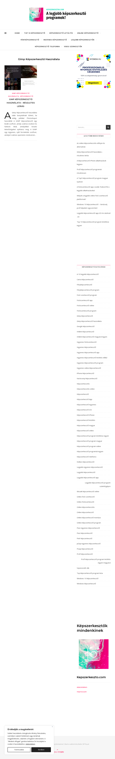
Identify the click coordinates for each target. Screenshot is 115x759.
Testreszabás (19, 750)
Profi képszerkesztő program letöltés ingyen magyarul (96, 561)
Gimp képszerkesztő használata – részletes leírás (21, 102)
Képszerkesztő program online (89, 446)
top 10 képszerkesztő (34, 33)
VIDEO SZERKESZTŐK (73, 46)
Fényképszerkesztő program (88, 290)
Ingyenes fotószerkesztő (86, 342)
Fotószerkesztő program (86, 311)
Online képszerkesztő (87, 33)
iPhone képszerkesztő (85, 373)
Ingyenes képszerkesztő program (90, 363)
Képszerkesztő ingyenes (86, 404)
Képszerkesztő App (84, 399)
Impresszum (82, 692)
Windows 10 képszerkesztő (87, 578)
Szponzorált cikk (83, 568)
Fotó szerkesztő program (87, 295)
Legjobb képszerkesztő (86, 472)
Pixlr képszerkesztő (84, 538)
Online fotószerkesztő (85, 502)
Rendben (41, 750)
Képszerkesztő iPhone (85, 415)
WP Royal (86, 744)
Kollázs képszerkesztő (85, 462)
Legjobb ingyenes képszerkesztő (90, 467)
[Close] (52, 726)
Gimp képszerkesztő (85, 316)
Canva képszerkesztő (85, 279)
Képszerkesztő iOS (84, 410)
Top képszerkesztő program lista (90, 573)
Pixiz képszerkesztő (84, 533)
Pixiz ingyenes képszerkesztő (88, 528)
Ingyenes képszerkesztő (55, 40)
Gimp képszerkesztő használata (89, 321)
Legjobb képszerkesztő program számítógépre (98, 484)
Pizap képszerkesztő (85, 549)
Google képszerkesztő (85, 326)
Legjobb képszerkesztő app (88, 477)
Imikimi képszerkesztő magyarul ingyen (92, 337)
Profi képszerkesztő (85, 554)
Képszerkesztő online (85, 430)
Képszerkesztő (26, 96)
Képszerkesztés (83, 384)
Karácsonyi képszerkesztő (87, 378)
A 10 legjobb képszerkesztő (88, 274)
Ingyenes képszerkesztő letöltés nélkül (92, 357)
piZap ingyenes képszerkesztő (89, 543)
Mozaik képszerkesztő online (88, 491)
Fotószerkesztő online (85, 305)
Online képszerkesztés (86, 507)
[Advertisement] (94, 106)
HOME (17, 33)
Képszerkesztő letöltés (61, 33)
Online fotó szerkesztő (86, 497)
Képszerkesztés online (86, 389)
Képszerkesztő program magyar (89, 441)
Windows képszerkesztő (86, 583)
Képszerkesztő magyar (86, 425)
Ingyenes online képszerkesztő (89, 368)
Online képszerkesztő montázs (89, 517)
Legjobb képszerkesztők (82, 40)
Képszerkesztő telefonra (47, 46)
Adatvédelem (30, 744)
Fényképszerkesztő (30, 40)
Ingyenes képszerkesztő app (88, 352)
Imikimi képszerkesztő (85, 331)
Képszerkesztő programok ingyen (90, 451)
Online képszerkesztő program (89, 523)
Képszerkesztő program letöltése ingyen (93, 436)
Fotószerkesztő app (85, 300)
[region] (29, 740)
